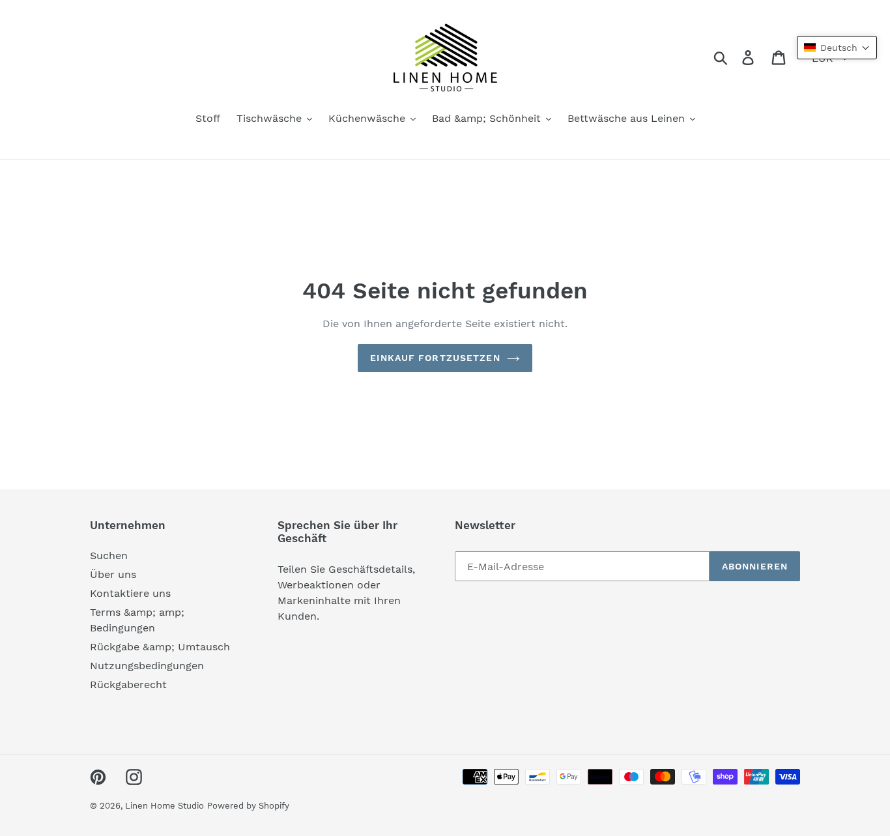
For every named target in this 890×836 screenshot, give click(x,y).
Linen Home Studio (164, 806)
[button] (836, 47)
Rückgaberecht (128, 684)
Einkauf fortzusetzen (435, 358)
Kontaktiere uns (130, 593)
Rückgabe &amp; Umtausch (160, 647)
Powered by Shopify (248, 806)
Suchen (109, 555)
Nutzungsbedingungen (147, 665)
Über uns (113, 574)
